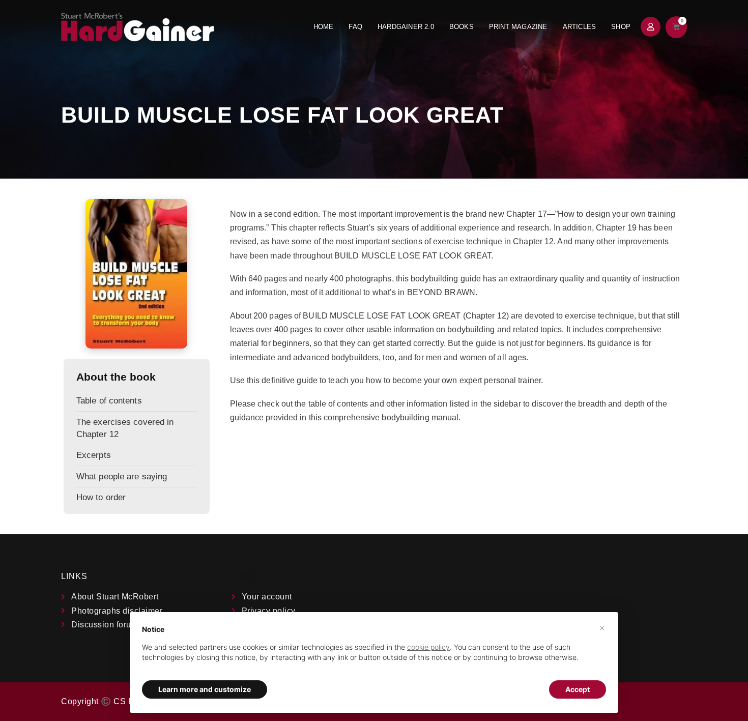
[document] (374, 651)
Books (461, 27)
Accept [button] (577, 689)
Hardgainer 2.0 (406, 27)
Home (323, 27)
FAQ (355, 27)
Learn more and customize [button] (204, 689)
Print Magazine (518, 27)
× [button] (602, 627)
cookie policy (428, 647)
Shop (620, 27)
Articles (579, 27)
